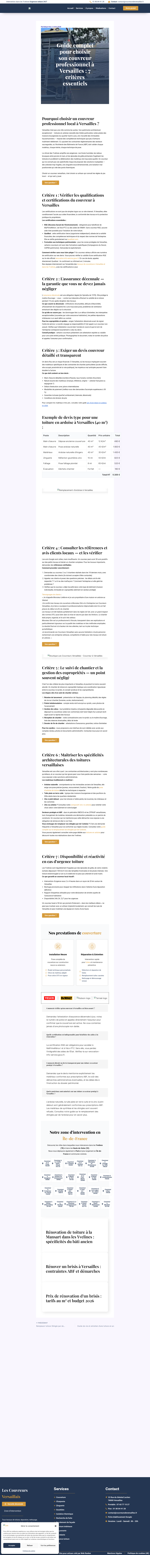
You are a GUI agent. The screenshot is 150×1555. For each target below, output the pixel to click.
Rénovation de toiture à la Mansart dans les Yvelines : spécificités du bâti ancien (70, 1236)
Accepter (11, 1545)
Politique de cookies (29, 1551)
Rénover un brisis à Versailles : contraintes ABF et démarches (73, 1269)
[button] (55, 1526)
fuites (88, 962)
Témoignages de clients (51, 595)
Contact (112, 8)
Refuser (30, 1545)
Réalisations (101, 8)
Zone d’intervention (12, 1511)
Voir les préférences (48, 1545)
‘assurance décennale (51, 295)
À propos (89, 8)
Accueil (70, 8)
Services (79, 8)
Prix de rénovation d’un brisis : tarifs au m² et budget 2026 (73, 1298)
